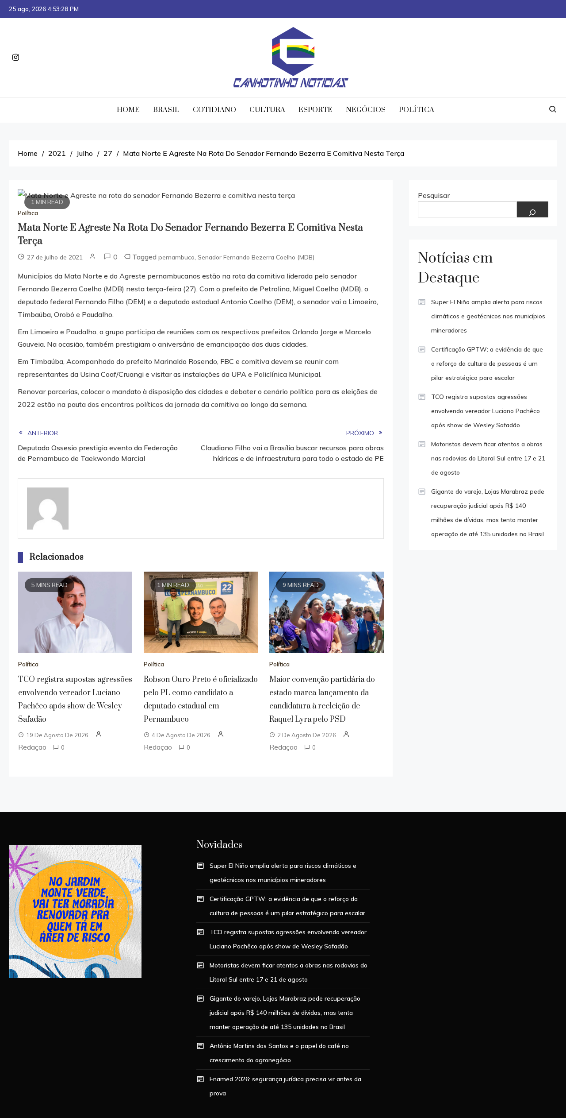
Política (416, 109)
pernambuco (176, 257)
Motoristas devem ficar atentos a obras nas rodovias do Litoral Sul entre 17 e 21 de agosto (488, 458)
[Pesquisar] (533, 209)
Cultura (267, 109)
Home (128, 109)
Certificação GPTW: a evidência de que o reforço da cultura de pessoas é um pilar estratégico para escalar (487, 363)
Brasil (166, 109)
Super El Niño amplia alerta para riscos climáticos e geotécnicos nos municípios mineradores (488, 316)
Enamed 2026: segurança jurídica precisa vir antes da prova (285, 1086)
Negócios (366, 109)
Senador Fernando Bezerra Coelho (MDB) (256, 257)
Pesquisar (434, 195)
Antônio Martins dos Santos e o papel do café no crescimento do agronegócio (279, 1053)
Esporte (315, 109)
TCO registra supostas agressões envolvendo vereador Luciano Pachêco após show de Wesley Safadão (485, 411)
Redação (32, 747)
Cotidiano (214, 109)
